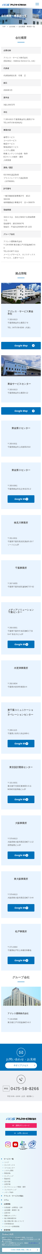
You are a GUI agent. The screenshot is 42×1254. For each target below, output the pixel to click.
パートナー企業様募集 (11, 1226)
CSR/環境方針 (9, 1224)
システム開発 (8, 1170)
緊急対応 (7, 1179)
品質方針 (7, 1213)
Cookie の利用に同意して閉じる (21, 1250)
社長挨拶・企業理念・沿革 (13, 1207)
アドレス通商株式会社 (18, 1013)
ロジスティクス (9, 1165)
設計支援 (7, 1181)
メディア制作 (8, 1192)
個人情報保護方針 (10, 1218)
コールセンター (9, 1168)
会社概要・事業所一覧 (11, 1210)
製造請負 (7, 1173)
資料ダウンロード (23, 1125)
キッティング (8, 1176)
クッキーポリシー (33, 1243)
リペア (6, 1162)
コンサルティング (10, 1190)
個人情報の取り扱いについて (14, 1221)
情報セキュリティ (10, 1215)
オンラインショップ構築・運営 (15, 1187)
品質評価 (7, 1184)
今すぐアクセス (21, 1065)
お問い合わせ (22, 1133)
